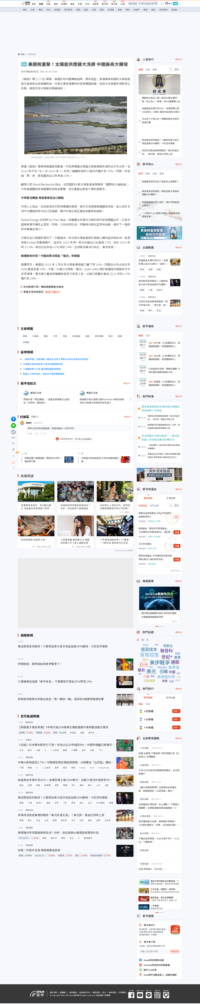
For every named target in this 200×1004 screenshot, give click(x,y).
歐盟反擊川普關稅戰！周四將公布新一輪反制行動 (43, 459)
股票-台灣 (152, 548)
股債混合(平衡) (154, 521)
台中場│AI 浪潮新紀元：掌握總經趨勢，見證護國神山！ (164, 344)
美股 (56, 3)
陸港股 (64, 3)
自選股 (174, 9)
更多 (177, 69)
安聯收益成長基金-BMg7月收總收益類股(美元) (155, 514)
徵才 (104, 992)
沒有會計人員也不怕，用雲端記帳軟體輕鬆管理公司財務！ (115, 507)
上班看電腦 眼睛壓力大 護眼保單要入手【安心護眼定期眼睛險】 (76, 541)
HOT (151, 343)
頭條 (25, 9)
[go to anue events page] (162, 3)
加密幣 (96, 3)
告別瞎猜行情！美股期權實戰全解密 (43, 286)
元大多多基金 (145, 543)
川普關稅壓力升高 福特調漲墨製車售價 (42, 369)
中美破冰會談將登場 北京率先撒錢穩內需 (43, 364)
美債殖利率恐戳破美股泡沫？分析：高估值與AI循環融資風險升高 (76, 507)
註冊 (175, 3)
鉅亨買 (105, 3)
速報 (78, 9)
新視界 (136, 9)
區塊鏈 (111, 9)
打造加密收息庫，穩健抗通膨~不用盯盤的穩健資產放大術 (164, 370)
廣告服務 (73, 992)
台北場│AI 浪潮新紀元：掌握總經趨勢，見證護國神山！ (164, 357)
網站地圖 (112, 992)
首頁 (34, 3)
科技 (48, 9)
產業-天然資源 (154, 536)
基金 (72, 3)
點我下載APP (53, 291)
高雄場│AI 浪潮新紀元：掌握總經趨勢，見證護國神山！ (164, 383)
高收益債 (152, 563)
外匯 (80, 3)
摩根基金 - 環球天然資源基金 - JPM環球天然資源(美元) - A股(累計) (154, 530)
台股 (48, 3)
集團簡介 (63, 992)
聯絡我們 (96, 992)
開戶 (177, 517)
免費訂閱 (175, 951)
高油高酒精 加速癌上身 (33, 539)
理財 (128, 9)
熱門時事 (68, 9)
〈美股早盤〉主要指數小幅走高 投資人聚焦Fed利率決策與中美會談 (55, 359)
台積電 (149, 719)
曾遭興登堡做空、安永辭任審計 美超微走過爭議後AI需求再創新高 (36, 507)
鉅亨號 (114, 3)
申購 (177, 532)
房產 (120, 9)
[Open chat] (13, 462)
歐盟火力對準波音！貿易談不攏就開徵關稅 (43, 373)
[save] (13, 456)
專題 (145, 9)
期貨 (102, 9)
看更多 (126, 383)
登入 (170, 3)
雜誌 (153, 9)
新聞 (41, 3)
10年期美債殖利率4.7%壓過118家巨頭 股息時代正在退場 (114, 541)
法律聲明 (122, 992)
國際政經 (32, 54)
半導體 (149, 727)
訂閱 (123, 3)
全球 (87, 3)
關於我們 (53, 992)
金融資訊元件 (84, 992)
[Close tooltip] (36, 462)
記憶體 (149, 711)
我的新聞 (163, 9)
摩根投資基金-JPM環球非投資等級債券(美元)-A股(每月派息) (155, 557)
